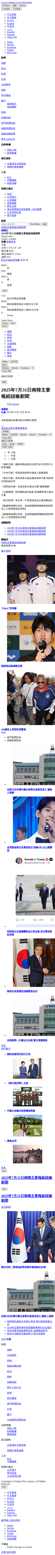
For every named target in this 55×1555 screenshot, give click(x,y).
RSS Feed (11, 52)
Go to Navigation (24, 2)
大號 (13, 459)
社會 (3, 79)
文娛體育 (6, 84)
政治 (3, 68)
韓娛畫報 (11, 107)
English (10, 1501)
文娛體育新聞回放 (16, 1420)
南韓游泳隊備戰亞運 (11, 666)
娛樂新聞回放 (8, 128)
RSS (9, 177)
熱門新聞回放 (8, 123)
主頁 (3, 1339)
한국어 (10, 1498)
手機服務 (11, 180)
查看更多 (11, 241)
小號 (13, 452)
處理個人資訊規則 (10, 1520)
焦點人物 (11, 150)
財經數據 (11, 153)
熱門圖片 (6, 1048)
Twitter (10, 50)
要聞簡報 (11, 1434)
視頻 (3, 112)
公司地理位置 (14, 212)
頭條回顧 (6, 117)
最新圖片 (11, 104)
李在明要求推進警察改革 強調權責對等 (27, 1330)
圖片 (3, 101)
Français (11, 1512)
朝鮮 (3, 90)
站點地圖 (11, 183)
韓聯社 (4, 230)
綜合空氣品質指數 (10, 260)
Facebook (11, 47)
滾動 (3, 63)
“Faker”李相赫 (9, 608)
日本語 (10, 1504)
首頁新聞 (6, 1207)
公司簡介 (11, 197)
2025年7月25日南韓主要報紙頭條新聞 (26, 534)
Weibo (10, 42)
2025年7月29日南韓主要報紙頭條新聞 (26, 528)
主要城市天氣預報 (16, 163)
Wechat (10, 44)
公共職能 (11, 200)
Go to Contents (8, 2)
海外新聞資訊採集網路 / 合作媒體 (24, 209)
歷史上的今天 (8, 139)
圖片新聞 (6, 551)
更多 (3, 1045)
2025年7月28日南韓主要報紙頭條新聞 (26, 531)
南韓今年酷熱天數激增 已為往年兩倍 (26, 1333)
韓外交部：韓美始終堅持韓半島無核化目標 (23, 1267)
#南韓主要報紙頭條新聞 (13, 227)
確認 (4, 382)
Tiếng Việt (12, 1515)
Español (11, 1510)
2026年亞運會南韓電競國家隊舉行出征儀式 (29, 1327)
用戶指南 (11, 215)
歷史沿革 (11, 206)
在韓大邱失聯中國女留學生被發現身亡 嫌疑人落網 (27, 1316)
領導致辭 (11, 203)
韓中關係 (6, 95)
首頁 (9, 194)
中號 (13, 455)
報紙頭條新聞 (8, 134)
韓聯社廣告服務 (15, 167)
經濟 (3, 74)
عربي (9, 1507)
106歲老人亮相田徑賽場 (13, 729)
